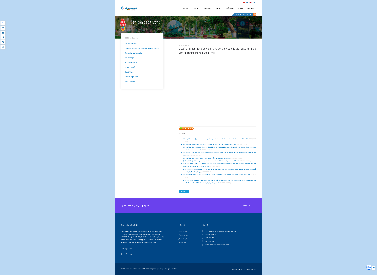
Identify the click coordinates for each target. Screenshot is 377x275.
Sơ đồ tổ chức (129, 72)
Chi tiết (153, 242)
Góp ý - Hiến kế (130, 67)
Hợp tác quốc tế (184, 239)
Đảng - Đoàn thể (130, 81)
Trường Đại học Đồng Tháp (133, 269)
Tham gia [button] (246, 206)
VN (247, 2)
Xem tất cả (184, 191)
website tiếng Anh (3, 23)
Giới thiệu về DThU (130, 44)
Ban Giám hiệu (129, 58)
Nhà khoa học (184, 235)
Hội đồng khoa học (131, 62)
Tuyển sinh (183, 243)
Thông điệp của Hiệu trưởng (133, 53)
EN (254, 2)
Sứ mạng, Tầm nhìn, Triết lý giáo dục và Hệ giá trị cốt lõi (142, 48)
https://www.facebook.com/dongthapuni (217, 245)
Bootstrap (174, 269)
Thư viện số (183, 231)
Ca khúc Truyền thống (131, 77)
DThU (139, 8)
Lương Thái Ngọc (154, 269)
